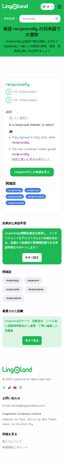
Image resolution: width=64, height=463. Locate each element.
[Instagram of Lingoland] (20, 388)
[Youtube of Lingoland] (15, 388)
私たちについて (12, 441)
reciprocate (12, 289)
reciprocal (33, 280)
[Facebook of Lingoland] (4, 388)
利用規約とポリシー (15, 447)
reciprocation (35, 289)
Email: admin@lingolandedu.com (23, 405)
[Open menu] (60, 6)
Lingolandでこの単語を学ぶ (32, 172)
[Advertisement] (32, 67)
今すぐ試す (32, 257)
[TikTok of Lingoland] (9, 388)
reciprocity (12, 280)
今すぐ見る (32, 340)
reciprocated (13, 298)
